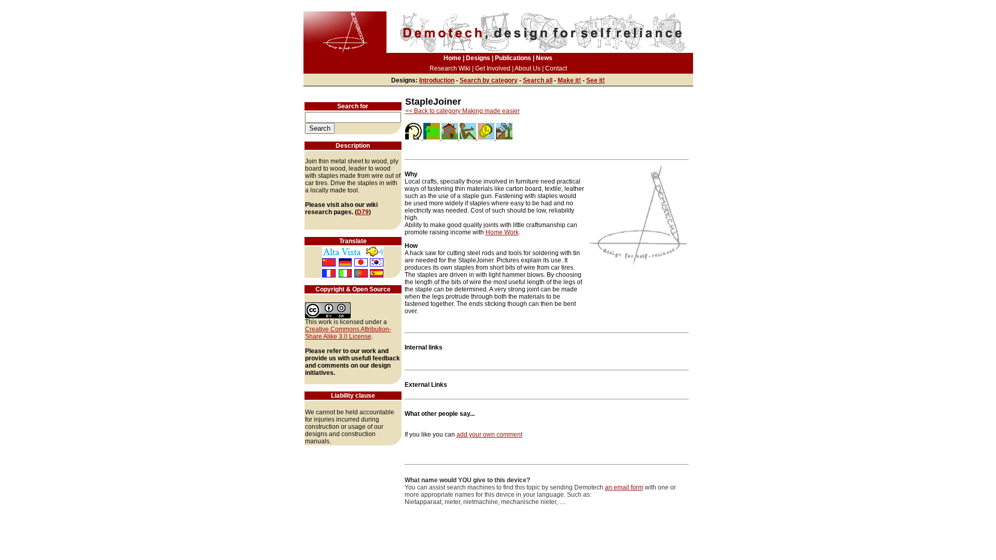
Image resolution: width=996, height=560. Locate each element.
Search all (537, 80)
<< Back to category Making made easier (462, 111)
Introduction (436, 80)
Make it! (569, 80)
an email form (624, 487)
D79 (363, 212)
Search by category (489, 80)
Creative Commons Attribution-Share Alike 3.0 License (348, 333)
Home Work (502, 232)
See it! (595, 80)
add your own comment (489, 434)
